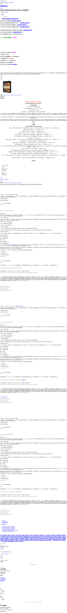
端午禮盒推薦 (16, 541)
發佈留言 (2, 561)
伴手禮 (1, 535)
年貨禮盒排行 (26, 539)
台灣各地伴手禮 (21, 541)
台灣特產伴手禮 (6, 540)
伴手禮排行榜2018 (48, 536)
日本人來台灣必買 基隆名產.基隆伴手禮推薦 (8, 529)
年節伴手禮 (63, 536)
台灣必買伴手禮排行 (48, 540)
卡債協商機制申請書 (3, 578)
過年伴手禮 (8, 536)
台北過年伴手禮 (14, 537)
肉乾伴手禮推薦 (26, 540)
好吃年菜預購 (57, 535)
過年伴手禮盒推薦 (18, 536)
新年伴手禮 (31, 537)
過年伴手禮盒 (29, 536)
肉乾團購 (10, 540)
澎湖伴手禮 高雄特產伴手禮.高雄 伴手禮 (10, 18)
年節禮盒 (50, 538)
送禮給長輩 (2, 539)
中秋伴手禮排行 (11, 538)
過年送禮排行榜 (58, 538)
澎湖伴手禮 (3, 523)
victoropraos (1, 547)
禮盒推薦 (30, 539)
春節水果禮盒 (35, 539)
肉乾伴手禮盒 (31, 540)
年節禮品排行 (16, 539)
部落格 (3, 14)
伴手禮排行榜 (27, 535)
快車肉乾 (34, 537)
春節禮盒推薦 (40, 539)
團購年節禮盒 (4, 541)
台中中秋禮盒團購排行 (5, 522)
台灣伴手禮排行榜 (35, 536)
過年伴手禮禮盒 (49, 539)
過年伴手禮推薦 (52, 535)
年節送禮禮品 (42, 538)
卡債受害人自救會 (2, 579)
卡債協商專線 (2, 577)
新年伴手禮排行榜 (42, 536)
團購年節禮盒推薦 (10, 541)
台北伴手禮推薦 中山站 (5, 179)
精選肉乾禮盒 (6, 538)
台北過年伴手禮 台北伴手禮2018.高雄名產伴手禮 (8, 528)
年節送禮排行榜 (27, 538)
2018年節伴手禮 (3, 537)
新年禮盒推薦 (21, 539)
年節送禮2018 (37, 538)
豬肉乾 (14, 540)
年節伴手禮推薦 (24, 536)
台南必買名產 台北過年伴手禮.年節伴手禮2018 (8, 531)
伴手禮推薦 (5, 535)
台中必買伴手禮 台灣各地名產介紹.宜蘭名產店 (8, 527)
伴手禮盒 (31, 535)
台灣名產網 (3, 520)
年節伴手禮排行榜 (55, 536)
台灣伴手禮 (9, 535)
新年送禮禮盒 (11, 539)
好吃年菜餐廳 (62, 535)
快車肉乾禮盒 (55, 539)
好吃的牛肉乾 (55, 537)
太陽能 (1, 177)
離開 (4, 611)
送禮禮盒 (53, 538)
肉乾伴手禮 (21, 540)
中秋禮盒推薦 (16, 538)
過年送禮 (46, 538)
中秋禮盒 (22, 535)
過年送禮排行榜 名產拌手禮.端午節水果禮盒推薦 (8, 526)
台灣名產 (1, 540)
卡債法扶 (1, 581)
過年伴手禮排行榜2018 (41, 535)
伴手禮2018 (13, 535)
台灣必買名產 (42, 540)
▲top (1, 555)
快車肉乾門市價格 (4, 524)
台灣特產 (64, 539)
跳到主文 (1, 8)
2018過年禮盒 (44, 537)
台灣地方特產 (60, 539)
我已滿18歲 (2, 611)
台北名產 (59, 536)
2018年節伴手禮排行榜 (55, 540)
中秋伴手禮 (47, 535)
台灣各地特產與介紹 (4, 521)
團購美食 (59, 537)
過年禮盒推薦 (12, 536)
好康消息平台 (4, 6)
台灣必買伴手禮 (36, 540)
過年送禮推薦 (63, 538)
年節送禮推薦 (21, 538)
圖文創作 (3, 591)
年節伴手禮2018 (8, 537)
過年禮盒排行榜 (39, 537)
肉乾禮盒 (63, 537)
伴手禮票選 (35, 535)
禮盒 (16, 535)
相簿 (2, 13)
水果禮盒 (19, 535)
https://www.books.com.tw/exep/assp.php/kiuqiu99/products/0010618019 (12, 182)
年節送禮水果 (32, 538)
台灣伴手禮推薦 (25, 537)
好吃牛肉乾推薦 (50, 537)
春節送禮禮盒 (7, 539)
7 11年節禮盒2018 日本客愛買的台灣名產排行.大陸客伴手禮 (10, 530)
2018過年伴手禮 (20, 537)
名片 (2, 15)
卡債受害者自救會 (2, 580)
